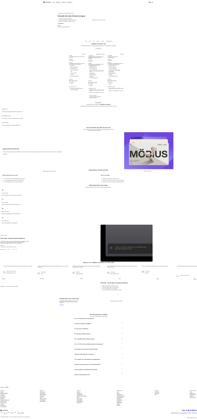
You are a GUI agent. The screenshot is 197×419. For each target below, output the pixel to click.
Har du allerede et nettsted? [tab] (96, 130)
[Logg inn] (153, 2)
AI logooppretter (79, 399)
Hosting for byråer (3, 401)
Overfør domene (42, 399)
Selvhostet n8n (2, 395)
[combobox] (98, 49)
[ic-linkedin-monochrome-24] (183, 410)
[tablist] (98, 130)
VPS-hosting (2, 394)
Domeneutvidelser (43, 401)
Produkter (57, 2)
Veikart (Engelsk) (119, 399)
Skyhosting (2, 398)
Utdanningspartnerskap (120, 395)
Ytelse (93, 41)
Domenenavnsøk (42, 391)
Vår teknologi (157, 393)
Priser (53, 2)
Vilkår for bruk (194, 412)
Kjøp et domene (42, 393)
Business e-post (2, 397)
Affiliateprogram (119, 394)
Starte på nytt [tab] (90, 130)
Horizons (78, 391)
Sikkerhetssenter (119, 402)
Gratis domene (42, 395)
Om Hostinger (157, 391)
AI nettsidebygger (80, 394)
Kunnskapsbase (192, 393)
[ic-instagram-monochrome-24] (186, 410)
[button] (98, 318)
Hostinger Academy (193, 394)
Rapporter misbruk (193, 397)
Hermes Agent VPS (3, 402)
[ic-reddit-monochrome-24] (192, 410)
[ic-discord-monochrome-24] (196, 410)
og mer (22, 412)
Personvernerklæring (183, 412)
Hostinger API (79, 402)
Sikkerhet (97, 41)
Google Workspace (3, 406)
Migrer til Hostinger (80, 401)
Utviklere (63, 2)
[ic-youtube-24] (190, 410)
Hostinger (2, 387)
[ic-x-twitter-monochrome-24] (188, 410)
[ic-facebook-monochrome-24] (185, 410)
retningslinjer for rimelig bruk (105, 104)
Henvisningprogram (120, 397)
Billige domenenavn (43, 394)
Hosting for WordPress (4, 393)
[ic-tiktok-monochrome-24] (194, 410)
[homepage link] (47, 2)
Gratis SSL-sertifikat (43, 398)
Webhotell (2, 391)
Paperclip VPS (2, 405)
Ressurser (69, 2)
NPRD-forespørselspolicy (175, 412)
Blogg (156, 394)
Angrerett (189, 412)
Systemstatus (119, 401)
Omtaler (118, 393)
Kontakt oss (192, 395)
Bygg (89, 41)
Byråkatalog (119, 398)
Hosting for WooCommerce (4, 399)
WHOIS (41, 397)
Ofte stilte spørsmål (109, 41)
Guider (191, 391)
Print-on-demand (79, 398)
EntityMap (118, 405)
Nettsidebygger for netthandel (81, 395)
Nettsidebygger (79, 393)
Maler (78, 397)
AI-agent (102, 41)
